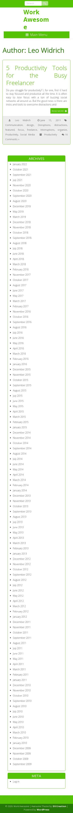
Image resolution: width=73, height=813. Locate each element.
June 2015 (18, 401)
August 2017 (19, 285)
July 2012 (17, 585)
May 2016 (18, 343)
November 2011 (22, 627)
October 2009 (20, 758)
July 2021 (17, 180)
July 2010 (17, 711)
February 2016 (21, 359)
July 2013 (17, 522)
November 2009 (22, 753)
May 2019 (18, 211)
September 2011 (22, 637)
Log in (16, 781)
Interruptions (47, 129)
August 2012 (19, 579)
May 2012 (18, 595)
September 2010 (22, 701)
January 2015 (20, 427)
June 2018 (18, 253)
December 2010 (22, 685)
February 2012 (21, 611)
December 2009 (22, 748)
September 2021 (22, 174)
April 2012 (18, 601)
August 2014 (19, 453)
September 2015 (22, 385)
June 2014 (18, 464)
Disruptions (44, 125)
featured (10, 129)
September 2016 (22, 322)
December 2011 (22, 622)
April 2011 (18, 664)
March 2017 (19, 301)
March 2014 (19, 480)
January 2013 (20, 553)
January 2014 (20, 490)
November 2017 (22, 274)
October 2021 (20, 169)
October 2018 (20, 232)
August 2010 (19, 706)
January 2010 (20, 743)
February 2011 (21, 674)
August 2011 (19, 643)
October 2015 (20, 380)
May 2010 (18, 722)
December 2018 (22, 222)
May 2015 (18, 406)
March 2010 (19, 732)
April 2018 (18, 259)
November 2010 (22, 690)
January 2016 (20, 364)
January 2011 (20, 679)
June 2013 (18, 527)
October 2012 (20, 569)
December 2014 (22, 432)
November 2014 (22, 437)
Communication (14, 125)
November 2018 (22, 227)
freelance (32, 129)
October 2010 (20, 695)
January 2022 (20, 164)
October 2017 (20, 280)
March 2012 (19, 606)
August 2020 (19, 201)
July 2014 (17, 458)
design (30, 125)
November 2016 (22, 311)
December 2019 (22, 206)
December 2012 (22, 558)
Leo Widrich (23, 120)
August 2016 (19, 327)
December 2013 (22, 495)
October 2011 (20, 632)
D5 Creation (59, 806)
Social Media (27, 134)
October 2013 (20, 506)
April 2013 (18, 537)
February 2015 (21, 422)
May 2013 (18, 532)
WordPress (43, 809)
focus (21, 129)
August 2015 (19, 390)
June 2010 (18, 716)
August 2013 (19, 516)
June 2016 (18, 337)
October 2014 (20, 443)
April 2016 (18, 348)
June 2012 (18, 590)
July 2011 (17, 648)
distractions (60, 125)
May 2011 (18, 658)
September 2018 (22, 237)
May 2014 (18, 469)
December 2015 (22, 369)
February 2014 (21, 485)
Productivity (11, 134)
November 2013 (22, 501)
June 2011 (18, 653)
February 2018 (21, 269)
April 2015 (18, 411)
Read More (58, 111)
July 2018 (17, 248)
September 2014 (22, 448)
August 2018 (19, 243)
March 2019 (19, 216)
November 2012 (22, 564)
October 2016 (20, 316)
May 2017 (18, 295)
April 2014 (18, 474)
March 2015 (19, 416)
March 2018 (19, 264)
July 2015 (17, 395)
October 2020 (20, 190)
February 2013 (21, 548)
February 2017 (21, 306)
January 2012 (20, 616)
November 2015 (22, 374)
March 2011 (19, 669)
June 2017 (18, 290)
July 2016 (17, 332)
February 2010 (21, 737)
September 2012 (22, 574)
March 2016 (19, 353)
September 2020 (22, 195)
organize (62, 129)
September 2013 (22, 511)
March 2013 (19, 543)
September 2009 (22, 764)
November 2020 (22, 185)
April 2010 (18, 727)
